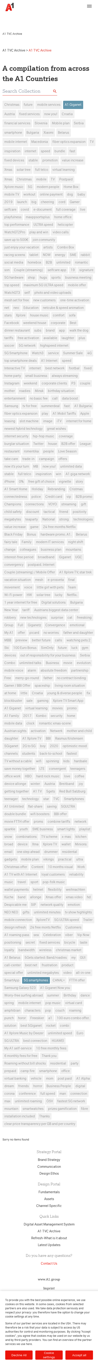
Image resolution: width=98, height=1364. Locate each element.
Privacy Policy (73, 15)
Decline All (18, 1355)
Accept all (79, 1355)
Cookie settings (49, 1355)
